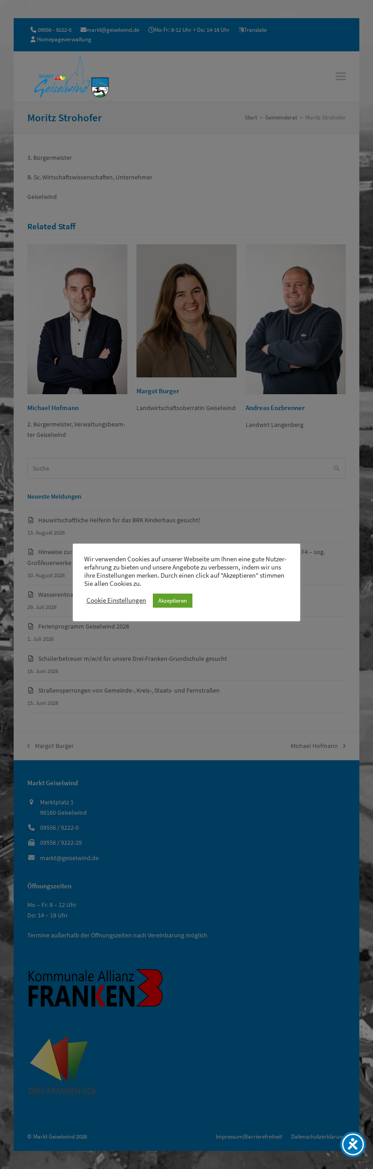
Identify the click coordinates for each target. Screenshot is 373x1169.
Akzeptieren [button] (172, 600)
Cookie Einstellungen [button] (116, 600)
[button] (341, 76)
